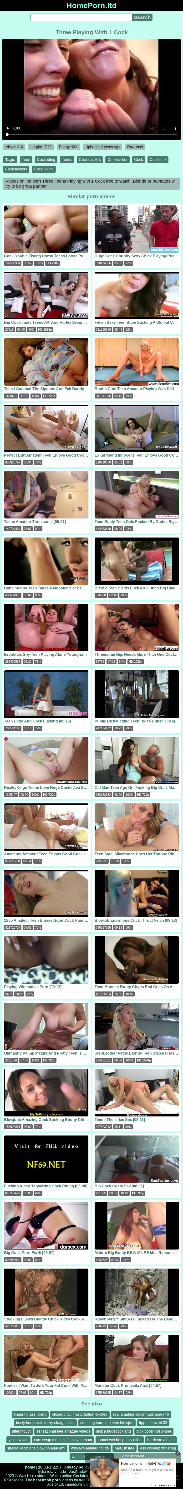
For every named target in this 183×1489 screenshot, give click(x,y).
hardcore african (161, 1440)
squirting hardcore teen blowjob (106, 1423)
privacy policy (77, 1467)
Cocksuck (158, 160)
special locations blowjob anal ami (36, 1448)
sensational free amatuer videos (63, 1431)
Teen (26, 160)
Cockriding (46, 160)
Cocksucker (117, 160)
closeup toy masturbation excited (79, 1414)
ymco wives (18, 1440)
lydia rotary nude (52, 1471)
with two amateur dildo (90, 1448)
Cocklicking (44, 169)
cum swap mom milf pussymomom (63, 1440)
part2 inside (124, 1448)
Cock (138, 160)
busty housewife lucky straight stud (45, 1423)
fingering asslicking (30, 1414)
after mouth (21, 1431)
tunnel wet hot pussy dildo (120, 1440)
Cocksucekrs (90, 160)
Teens (67, 160)
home (30, 1467)
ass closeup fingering (158, 1448)
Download (135, 147)
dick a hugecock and (113, 1431)
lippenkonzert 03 (153, 1423)
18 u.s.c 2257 (49, 1467)
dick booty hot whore (154, 1431)
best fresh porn (47, 1480)
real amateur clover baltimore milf (141, 1414)
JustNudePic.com (84, 1471)
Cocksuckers (16, 169)
